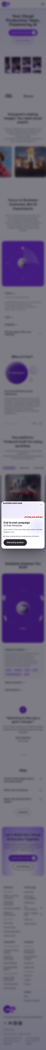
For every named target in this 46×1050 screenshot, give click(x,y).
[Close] (41, 505)
